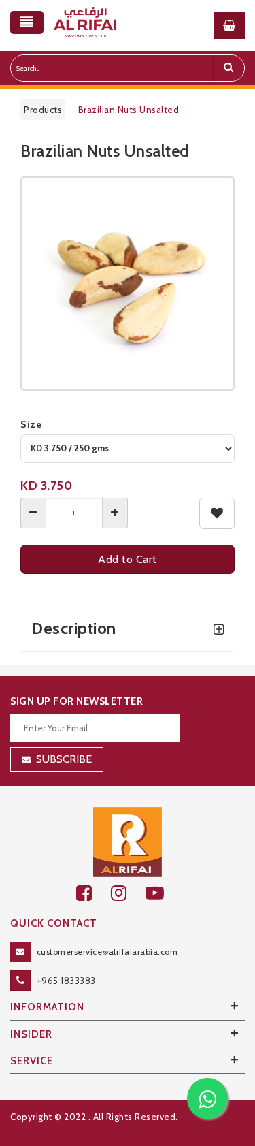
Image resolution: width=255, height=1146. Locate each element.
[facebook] (93, 893)
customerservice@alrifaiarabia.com (107, 951)
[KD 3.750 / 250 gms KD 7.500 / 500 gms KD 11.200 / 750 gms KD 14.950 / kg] (127, 448)
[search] (228, 68)
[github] (128, 893)
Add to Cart (127, 559)
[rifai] (128, 840)
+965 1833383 (66, 980)
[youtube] (162, 893)
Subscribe (64, 758)
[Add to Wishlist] (217, 513)
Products (43, 109)
